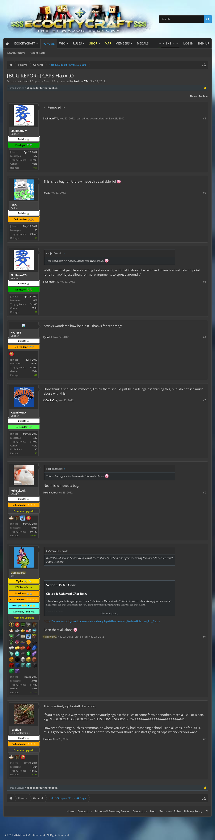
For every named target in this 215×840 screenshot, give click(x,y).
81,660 (33, 684)
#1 (204, 118)
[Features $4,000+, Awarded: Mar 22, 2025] (22, 666)
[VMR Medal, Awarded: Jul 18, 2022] (11, 642)
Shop (93, 43)
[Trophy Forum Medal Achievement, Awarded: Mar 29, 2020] (11, 354)
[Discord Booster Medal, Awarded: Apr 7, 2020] (22, 642)
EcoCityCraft (24, 43)
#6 (204, 492)
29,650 (33, 234)
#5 (204, 400)
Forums (49, 44)
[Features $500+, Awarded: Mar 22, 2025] (22, 654)
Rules (77, 43)
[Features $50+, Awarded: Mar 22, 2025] (34, 642)
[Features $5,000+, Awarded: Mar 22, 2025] (34, 666)
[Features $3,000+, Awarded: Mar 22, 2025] (11, 666)
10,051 (33, 527)
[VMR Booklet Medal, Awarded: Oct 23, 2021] (17, 642)
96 (36, 230)
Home (70, 811)
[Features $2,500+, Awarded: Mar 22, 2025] (34, 660)
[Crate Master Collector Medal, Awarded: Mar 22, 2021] (17, 637)
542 (35, 437)
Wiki (62, 43)
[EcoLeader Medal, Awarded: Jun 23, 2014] (11, 518)
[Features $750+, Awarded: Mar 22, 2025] (34, 654)
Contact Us (85, 811)
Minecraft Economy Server (112, 811)
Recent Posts (37, 53)
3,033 (34, 680)
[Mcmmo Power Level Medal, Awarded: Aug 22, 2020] (28, 631)
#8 (204, 739)
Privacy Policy (193, 811)
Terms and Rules (170, 811)
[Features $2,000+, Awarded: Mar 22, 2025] (28, 660)
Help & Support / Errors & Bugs (42, 81)
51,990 (33, 367)
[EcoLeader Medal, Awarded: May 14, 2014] (11, 757)
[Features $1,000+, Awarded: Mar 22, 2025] (11, 660)
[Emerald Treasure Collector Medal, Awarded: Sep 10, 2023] (11, 637)
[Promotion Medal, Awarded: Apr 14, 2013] (34, 625)
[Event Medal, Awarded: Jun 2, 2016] (11, 625)
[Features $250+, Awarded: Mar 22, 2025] (34, 648)
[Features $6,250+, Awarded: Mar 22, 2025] (11, 671)
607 (35, 155)
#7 (204, 636)
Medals (143, 43)
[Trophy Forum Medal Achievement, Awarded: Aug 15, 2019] (17, 625)
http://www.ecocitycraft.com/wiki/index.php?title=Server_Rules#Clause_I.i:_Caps (102, 621)
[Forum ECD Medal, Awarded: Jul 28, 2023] (22, 637)
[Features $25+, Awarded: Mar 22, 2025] (28, 642)
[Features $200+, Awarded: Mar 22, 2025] (28, 648)
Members (122, 43)
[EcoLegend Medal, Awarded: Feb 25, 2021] (22, 631)
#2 (204, 192)
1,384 (34, 766)
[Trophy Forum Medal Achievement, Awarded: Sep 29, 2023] (22, 757)
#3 (204, 281)
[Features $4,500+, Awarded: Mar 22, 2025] (28, 666)
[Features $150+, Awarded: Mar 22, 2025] (22, 648)
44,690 (33, 770)
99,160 (33, 531)
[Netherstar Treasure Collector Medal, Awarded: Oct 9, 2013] (28, 625)
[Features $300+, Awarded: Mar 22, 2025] (11, 654)
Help (153, 811)
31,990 (33, 159)
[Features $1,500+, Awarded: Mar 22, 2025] (22, 660)
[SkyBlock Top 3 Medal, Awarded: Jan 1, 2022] (34, 637)
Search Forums (16, 53)
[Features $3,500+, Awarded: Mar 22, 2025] (17, 666)
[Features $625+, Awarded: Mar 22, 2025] (28, 654)
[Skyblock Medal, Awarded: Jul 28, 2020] (28, 637)
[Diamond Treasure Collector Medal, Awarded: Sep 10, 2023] (34, 631)
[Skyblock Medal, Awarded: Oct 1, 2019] (22, 518)
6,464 (34, 363)
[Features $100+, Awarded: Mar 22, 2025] (17, 648)
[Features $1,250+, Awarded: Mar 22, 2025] (17, 660)
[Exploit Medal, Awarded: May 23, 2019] (22, 625)
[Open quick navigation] (204, 65)
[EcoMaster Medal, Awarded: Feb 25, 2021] (17, 631)
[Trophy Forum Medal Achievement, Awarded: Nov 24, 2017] (28, 518)
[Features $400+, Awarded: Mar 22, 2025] (17, 654)
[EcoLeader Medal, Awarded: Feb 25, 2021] (11, 631)
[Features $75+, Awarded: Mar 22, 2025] (11, 648)
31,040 (33, 441)
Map (108, 43)
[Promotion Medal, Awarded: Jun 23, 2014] (17, 518)
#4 (204, 337)
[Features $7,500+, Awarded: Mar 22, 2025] (17, 671)
